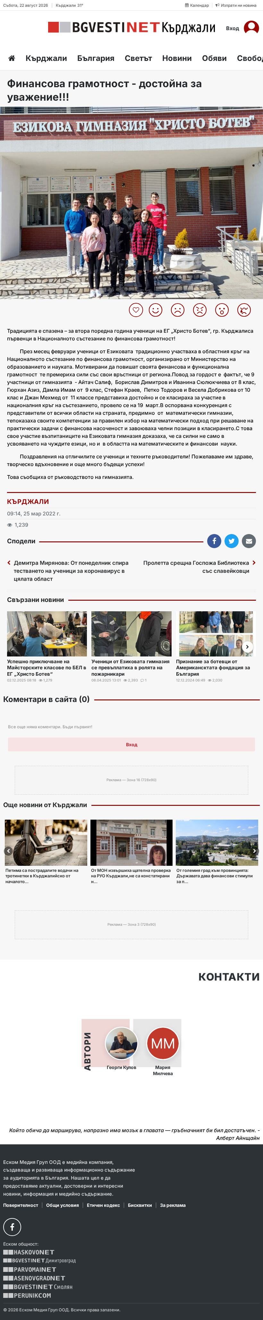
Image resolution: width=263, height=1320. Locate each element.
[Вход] (251, 28)
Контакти (229, 977)
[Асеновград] (34, 1278)
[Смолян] (37, 1286)
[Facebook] (12, 1227)
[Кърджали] (131, 28)
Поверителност (20, 1205)
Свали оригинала (22, 113)
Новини (177, 58)
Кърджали (46, 58)
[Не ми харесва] (180, 310)
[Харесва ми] (157, 310)
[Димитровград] (39, 1260)
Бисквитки (140, 1205)
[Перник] (27, 1295)
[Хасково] (28, 1252)
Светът (138, 58)
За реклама (173, 1205)
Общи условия (62, 1205)
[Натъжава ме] (246, 310)
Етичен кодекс (103, 1205)
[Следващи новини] (247, 647)
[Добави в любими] (137, 310)
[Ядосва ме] (202, 310)
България (96, 58)
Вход (232, 28)
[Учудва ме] (224, 310)
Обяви (214, 58)
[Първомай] (29, 1269)
